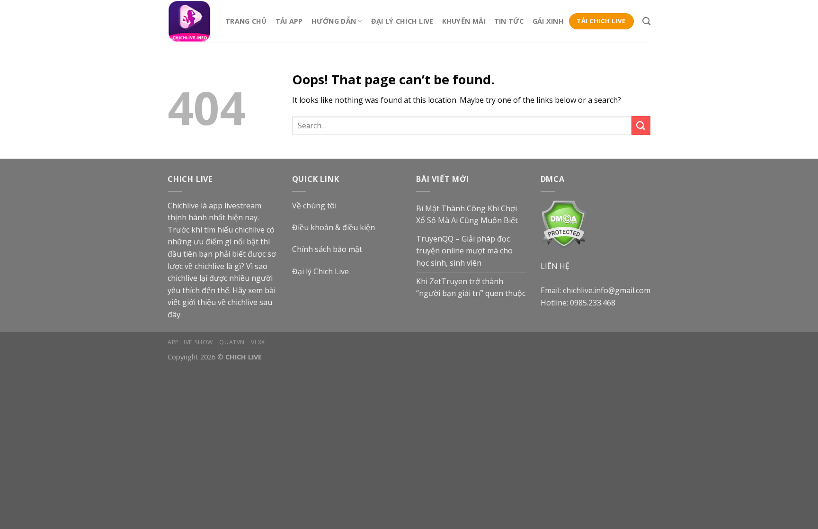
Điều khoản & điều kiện (333, 227)
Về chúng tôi (314, 205)
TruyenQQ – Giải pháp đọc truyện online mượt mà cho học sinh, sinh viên (464, 250)
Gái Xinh (548, 21)
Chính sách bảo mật (327, 249)
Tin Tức (509, 21)
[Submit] (640, 125)
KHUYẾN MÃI (464, 21)
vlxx (258, 342)
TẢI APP (289, 21)
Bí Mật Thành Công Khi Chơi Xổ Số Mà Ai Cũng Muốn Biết (467, 214)
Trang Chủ (246, 21)
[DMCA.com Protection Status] (564, 223)
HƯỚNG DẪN (333, 21)
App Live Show (190, 342)
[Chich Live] (189, 21)
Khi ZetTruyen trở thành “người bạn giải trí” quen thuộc (470, 287)
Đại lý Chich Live (320, 271)
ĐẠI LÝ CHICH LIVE (402, 21)
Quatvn (232, 342)
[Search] (646, 21)
